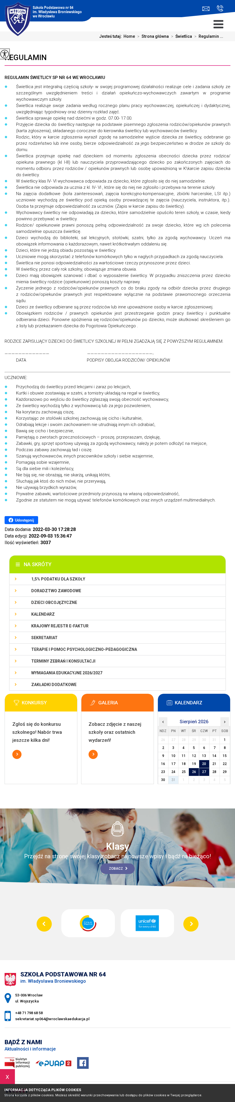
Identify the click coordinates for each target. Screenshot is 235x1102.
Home (129, 36)
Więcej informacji (16, 754)
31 (173, 780)
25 (184, 772)
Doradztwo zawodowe (56, 590)
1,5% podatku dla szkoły (58, 579)
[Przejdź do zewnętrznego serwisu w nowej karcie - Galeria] (126, 704)
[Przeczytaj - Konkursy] (49, 704)
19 (194, 764)
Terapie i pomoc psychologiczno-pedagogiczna (84, 649)
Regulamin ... (208, 36)
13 (204, 756)
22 (225, 764)
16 (163, 764)
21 (214, 764)
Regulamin (26, 57)
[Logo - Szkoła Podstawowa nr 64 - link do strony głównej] (47, 11)
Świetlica (181, 36)
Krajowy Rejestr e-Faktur (60, 626)
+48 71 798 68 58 (217, 8)
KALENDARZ (43, 614)
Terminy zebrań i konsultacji (63, 661)
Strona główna (153, 36)
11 (184, 756)
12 (194, 756)
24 (173, 772)
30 (163, 780)
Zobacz (116, 869)
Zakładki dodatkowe (54, 684)
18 (184, 764)
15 (225, 756)
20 (204, 764)
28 (214, 772)
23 (163, 772)
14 (214, 756)
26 (194, 772)
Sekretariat (44, 637)
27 (204, 772)
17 (173, 764)
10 (173, 756)
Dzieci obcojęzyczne (54, 602)
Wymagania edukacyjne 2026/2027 (66, 673)
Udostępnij (24, 520)
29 (225, 772)
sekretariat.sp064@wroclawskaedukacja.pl (207, 8)
